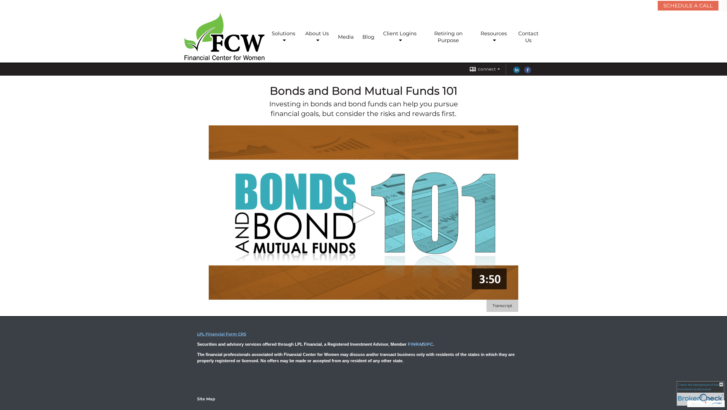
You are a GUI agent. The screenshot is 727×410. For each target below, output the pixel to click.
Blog (368, 37)
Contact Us (528, 37)
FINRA (415, 344)
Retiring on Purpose (448, 37)
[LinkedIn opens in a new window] (516, 71)
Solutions (283, 33)
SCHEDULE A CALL (688, 6)
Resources (494, 33)
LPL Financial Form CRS (221, 334)
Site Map (206, 398)
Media (346, 37)
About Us (317, 33)
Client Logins (400, 33)
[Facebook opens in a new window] (527, 71)
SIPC (428, 344)
